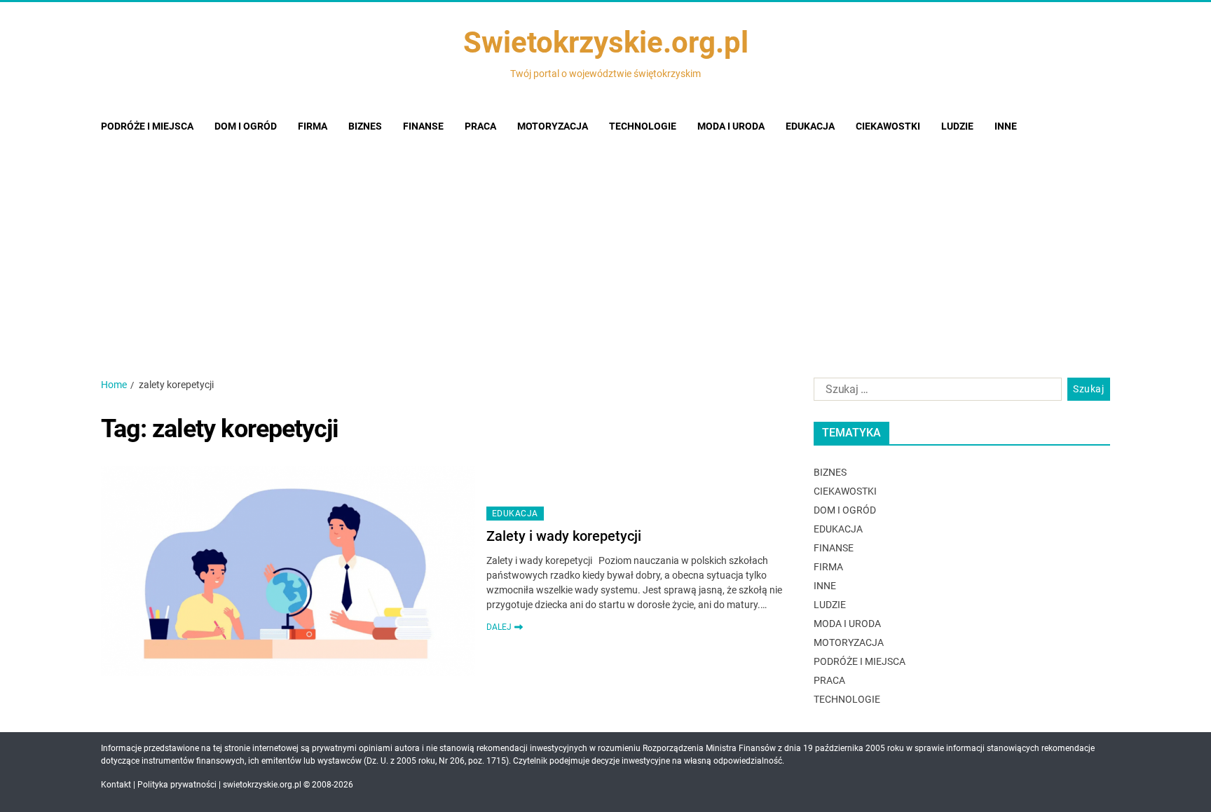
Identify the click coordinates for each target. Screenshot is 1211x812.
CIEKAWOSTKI (888, 126)
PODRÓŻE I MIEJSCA (147, 126)
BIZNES (365, 126)
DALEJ (499, 627)
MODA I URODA (731, 126)
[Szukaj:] (935, 392)
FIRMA (312, 126)
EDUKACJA (810, 126)
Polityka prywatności (177, 785)
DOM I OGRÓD (245, 126)
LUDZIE (957, 126)
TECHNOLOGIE (642, 126)
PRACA (480, 126)
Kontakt (116, 785)
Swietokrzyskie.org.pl (605, 42)
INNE (1005, 126)
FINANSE (423, 126)
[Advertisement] (605, 251)
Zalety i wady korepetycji (563, 536)
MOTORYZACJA (552, 126)
